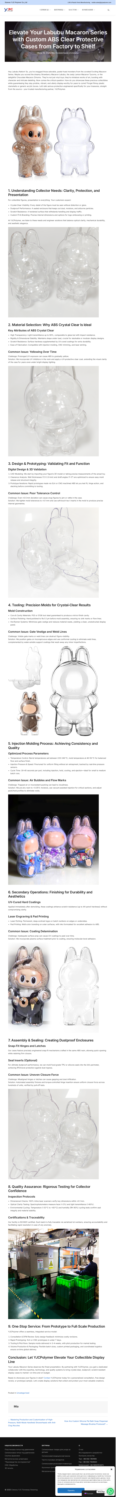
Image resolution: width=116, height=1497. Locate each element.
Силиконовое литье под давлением (19, 1453)
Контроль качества (86, 1456)
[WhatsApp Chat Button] (110, 1491)
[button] (111, 1469)
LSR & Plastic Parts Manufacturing (79, 2)
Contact (47, 1378)
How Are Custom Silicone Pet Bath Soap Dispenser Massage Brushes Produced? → (86, 1422)
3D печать (9, 1468)
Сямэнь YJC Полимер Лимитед (24, 1490)
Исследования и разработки (90, 1453)
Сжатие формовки (12, 1456)
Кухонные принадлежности (53, 1467)
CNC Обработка (11, 1465)
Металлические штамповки (16, 1459)
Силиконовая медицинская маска (56, 1456)
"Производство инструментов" (17, 1462)
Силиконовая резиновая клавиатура (57, 1464)
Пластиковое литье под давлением (19, 1449)
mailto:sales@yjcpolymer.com (101, 2)
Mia (53, 53)
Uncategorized (23, 1393)
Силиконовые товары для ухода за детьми (56, 1450)
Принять (71, 1490)
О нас (81, 1449)
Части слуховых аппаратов (53, 1460)
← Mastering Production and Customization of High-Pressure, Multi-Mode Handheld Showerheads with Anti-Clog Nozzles (32, 1422)
